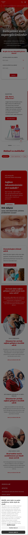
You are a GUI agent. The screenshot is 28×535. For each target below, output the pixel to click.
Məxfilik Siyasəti (11, 525)
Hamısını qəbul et (13, 532)
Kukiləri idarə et (13, 527)
